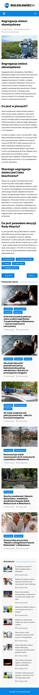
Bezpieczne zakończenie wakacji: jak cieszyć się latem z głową (25, 622)
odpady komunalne (25, 259)
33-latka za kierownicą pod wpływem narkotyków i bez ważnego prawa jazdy (24, 675)
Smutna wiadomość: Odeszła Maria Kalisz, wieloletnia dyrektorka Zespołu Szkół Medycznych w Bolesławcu (18, 500)
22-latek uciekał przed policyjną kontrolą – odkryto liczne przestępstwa (18, 415)
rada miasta (20, 264)
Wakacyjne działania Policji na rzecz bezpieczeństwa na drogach (25, 609)
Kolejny (31, 276)
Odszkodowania (20, 450)
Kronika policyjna (20, 309)
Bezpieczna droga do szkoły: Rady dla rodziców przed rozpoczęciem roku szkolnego (25, 581)
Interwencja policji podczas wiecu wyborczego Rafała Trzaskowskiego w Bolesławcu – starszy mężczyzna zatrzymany (19, 321)
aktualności (7, 32)
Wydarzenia (18, 312)
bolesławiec (9, 259)
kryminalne (8, 312)
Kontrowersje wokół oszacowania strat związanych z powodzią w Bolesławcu (19, 457)
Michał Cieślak (7, 29)
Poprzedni (9, 276)
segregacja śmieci (11, 268)
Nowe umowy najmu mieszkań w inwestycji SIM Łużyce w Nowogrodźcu (24, 635)
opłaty (7, 264)
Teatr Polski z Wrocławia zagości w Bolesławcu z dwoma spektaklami (23, 662)
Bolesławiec (15, 32)
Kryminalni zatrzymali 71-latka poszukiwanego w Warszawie (23, 569)
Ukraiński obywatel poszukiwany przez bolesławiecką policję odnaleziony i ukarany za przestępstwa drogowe (16, 368)
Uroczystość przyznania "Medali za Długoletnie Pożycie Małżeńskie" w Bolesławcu (19, 542)
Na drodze (28, 359)
